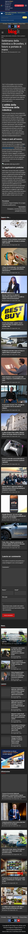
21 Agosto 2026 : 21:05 (15, 328)
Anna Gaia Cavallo (6, 825)
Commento (5, 567)
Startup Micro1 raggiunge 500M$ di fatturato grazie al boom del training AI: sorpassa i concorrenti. (13, 488)
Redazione (15, 23)
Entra (24, 17)
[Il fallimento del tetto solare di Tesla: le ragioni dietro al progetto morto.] (14, 340)
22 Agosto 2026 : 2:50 (17, 657)
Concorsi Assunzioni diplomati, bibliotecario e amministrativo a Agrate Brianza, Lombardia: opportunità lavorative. (18, 691)
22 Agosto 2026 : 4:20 (16, 825)
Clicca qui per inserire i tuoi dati (7, 20)
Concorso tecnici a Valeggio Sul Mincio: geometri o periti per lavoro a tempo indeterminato (16, 740)
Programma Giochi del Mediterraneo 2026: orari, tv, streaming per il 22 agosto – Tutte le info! (13, 879)
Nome (4, 590)
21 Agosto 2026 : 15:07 (15, 382)
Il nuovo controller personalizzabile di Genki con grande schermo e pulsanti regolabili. (13, 460)
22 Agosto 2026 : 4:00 (17, 643)
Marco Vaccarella (16, 679)
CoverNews (15, 931)
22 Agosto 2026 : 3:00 (15, 244)
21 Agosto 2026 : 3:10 (15, 519)
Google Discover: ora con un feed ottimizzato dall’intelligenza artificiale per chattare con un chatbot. (14, 516)
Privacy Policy (22, 23)
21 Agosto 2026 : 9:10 (15, 464)
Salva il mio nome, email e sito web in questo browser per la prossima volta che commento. (13, 608)
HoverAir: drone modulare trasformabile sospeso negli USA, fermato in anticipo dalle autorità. (14, 241)
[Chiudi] (4, 5)
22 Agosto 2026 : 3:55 (13, 883)
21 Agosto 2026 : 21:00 (15, 354)
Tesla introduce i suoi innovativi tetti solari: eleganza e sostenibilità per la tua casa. (14, 378)
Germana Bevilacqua (7, 643)
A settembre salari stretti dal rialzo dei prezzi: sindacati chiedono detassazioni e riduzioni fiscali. (18, 651)
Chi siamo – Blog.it (7, 23)
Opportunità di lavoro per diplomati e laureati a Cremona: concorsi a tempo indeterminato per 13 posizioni (18, 704)
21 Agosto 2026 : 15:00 (15, 410)
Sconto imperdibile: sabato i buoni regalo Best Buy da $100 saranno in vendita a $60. (12, 324)
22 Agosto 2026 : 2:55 (15, 272)
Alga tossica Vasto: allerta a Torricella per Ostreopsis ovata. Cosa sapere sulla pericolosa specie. (13, 851)
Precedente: (13, 203)
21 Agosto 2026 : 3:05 (15, 547)
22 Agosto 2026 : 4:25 (17, 697)
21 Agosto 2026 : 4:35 (17, 746)
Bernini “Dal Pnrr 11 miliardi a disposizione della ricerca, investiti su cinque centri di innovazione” (13, 296)
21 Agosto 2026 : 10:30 (17, 733)
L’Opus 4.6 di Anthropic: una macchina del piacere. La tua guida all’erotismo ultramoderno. (13, 269)
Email (17, 590)
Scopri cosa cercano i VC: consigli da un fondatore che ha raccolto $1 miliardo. (13, 406)
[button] (2, 36)
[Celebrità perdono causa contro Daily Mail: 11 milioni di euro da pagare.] (14, 811)
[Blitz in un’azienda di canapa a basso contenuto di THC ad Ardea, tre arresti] (5, 665)
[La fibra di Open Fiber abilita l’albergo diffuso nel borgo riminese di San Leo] (14, 422)
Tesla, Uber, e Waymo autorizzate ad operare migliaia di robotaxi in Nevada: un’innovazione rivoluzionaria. (13, 544)
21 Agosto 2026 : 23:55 (17, 680)
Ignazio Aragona (6, 244)
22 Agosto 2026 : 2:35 (17, 669)
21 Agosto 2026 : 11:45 (15, 436)
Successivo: (16, 209)
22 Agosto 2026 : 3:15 (13, 910)
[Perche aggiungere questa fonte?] (26, 6)
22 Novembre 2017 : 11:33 (14, 52)
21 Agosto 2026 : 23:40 (15, 300)
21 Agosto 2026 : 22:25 (17, 710)
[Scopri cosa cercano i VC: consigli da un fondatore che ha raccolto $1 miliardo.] (14, 394)
